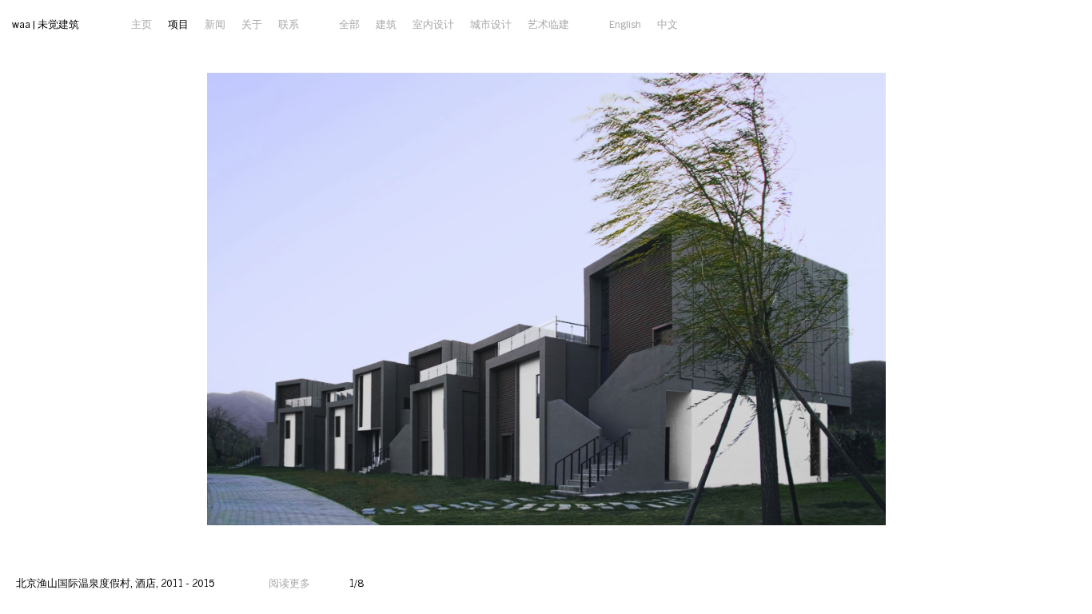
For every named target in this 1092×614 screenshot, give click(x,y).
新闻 (215, 23)
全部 (349, 23)
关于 (251, 23)
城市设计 (491, 23)
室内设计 (433, 23)
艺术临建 (548, 23)
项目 (178, 23)
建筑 (386, 23)
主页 (141, 23)
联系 (288, 23)
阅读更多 (289, 582)
